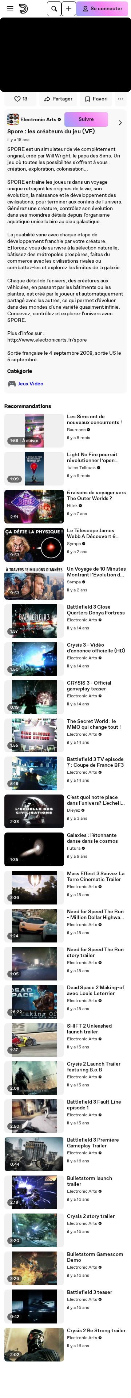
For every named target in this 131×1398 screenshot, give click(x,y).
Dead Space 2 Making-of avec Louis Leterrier (95, 991)
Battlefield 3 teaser (89, 1292)
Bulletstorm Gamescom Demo (95, 1257)
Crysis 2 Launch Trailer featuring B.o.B (93, 1067)
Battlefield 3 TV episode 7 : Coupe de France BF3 (95, 762)
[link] (34, 119)
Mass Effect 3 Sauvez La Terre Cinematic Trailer (95, 877)
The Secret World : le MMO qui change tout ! (94, 724)
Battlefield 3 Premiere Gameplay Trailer (93, 1143)
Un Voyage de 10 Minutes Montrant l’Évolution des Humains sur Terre (96, 572)
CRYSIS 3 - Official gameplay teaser (89, 686)
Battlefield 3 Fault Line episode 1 (94, 1105)
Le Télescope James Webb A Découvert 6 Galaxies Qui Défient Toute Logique (91, 534)
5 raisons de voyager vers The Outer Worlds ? (96, 496)
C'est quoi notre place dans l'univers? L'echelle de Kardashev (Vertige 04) (95, 800)
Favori (100, 99)
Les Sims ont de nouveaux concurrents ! (94, 420)
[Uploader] (68, 8)
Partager (62, 99)
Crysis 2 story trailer (91, 1216)
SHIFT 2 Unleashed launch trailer (89, 1029)
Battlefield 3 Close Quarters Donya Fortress (96, 610)
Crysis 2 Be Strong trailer (96, 1331)
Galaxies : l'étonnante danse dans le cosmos (92, 838)
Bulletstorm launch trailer (89, 1181)
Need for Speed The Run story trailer (95, 953)
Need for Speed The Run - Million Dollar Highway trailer (95, 915)
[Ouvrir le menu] (10, 8)
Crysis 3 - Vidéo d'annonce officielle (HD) (96, 648)
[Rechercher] (54, 8)
